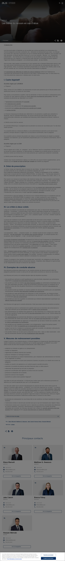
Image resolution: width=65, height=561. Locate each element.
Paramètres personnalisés (48, 555)
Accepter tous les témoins (48, 558)
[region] (32, 556)
